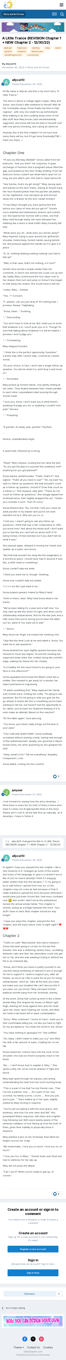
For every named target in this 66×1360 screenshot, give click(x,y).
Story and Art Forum (38, 67)
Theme (17, 1347)
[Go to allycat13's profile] (6, 82)
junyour (17, 790)
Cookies (48, 1347)
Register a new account (33, 1249)
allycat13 (11, 63)
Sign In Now (33, 1272)
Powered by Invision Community (33, 1354)
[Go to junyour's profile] (6, 792)
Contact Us (33, 1347)
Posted (27, 84)
